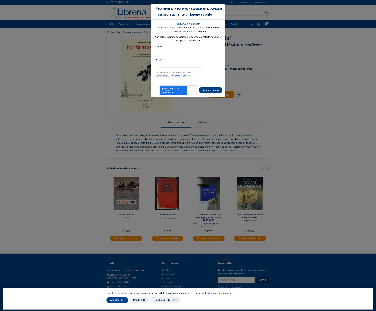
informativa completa (219, 293)
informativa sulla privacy (178, 76)
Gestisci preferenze (166, 300)
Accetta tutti (117, 300)
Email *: (159, 59)
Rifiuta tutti (139, 300)
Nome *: (160, 46)
